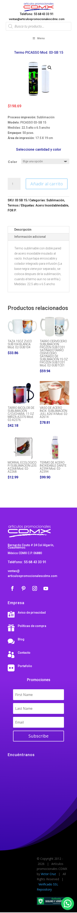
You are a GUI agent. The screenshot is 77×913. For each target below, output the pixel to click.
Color (12, 162)
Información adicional (30, 236)
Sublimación (55, 200)
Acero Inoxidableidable (52, 205)
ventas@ (14, 571)
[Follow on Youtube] (45, 588)
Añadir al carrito (46, 184)
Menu (41, 38)
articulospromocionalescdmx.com (32, 576)
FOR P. (12, 210)
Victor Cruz (48, 874)
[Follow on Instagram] (34, 588)
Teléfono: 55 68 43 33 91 (36, 14)
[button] (49, 68)
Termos (13, 205)
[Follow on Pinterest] (23, 588)
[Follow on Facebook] (12, 588)
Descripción (22, 229)
